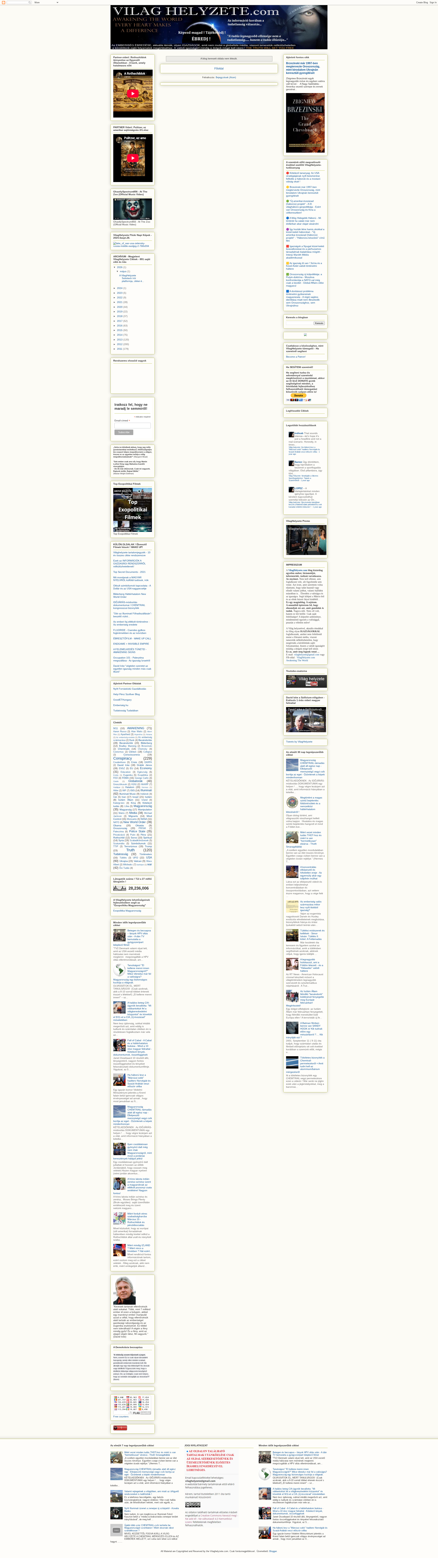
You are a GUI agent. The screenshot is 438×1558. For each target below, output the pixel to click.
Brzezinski (146, 746)
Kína (133, 802)
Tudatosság (120, 854)
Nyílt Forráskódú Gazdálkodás (129, 688)
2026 (120, 267)
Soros (134, 837)
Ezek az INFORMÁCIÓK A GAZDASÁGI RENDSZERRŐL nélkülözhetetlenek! (129, 563)
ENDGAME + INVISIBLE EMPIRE (131, 643)
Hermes (145, 787)
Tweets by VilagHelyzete (299, 741)
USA (149, 857)
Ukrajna (123, 861)
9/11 (115, 728)
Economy (146, 768)
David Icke (123, 765)
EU (131, 768)
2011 (120, 348)
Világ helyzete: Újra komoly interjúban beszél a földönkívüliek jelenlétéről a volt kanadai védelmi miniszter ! (305, 504)
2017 (120, 321)
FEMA (125, 778)
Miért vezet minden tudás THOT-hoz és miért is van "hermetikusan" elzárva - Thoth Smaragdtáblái (303, 839)
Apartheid (125, 734)
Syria (121, 840)
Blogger (273, 1551)
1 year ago (305, 480)
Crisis (134, 762)
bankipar (140, 865)
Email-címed (122, 420)
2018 (120, 316)
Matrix (122, 813)
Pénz (143, 834)
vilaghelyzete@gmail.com (306, 654)
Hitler (115, 790)
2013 (120, 339)
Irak (115, 797)
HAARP (145, 784)
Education (126, 772)
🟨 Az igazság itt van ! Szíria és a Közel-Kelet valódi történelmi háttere (304, 266)
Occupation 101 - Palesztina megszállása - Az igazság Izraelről (131, 659)
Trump (148, 846)
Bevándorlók (126, 743)
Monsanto (132, 819)
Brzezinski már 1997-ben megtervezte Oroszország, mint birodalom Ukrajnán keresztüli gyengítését (303, 68)
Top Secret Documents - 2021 (129, 572)
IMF (124, 790)
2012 (120, 344)
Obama (117, 825)
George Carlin (142, 778)
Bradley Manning (127, 746)
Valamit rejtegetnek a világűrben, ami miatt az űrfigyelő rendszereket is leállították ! (151, 1492)
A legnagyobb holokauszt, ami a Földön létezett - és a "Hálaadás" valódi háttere (311, 965)
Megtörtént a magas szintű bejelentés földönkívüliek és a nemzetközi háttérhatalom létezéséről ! (304, 804)
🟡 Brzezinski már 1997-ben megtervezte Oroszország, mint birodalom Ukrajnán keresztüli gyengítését (303, 191)
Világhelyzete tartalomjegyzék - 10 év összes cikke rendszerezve (131, 554)
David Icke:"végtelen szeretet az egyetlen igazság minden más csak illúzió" (132, 668)
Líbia (126, 806)
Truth (130, 850)
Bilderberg (146, 743)
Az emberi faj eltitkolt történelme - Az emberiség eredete (131, 623)
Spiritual (147, 837)
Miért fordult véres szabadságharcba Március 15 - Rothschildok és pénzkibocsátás (137, 1219)
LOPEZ (299, 488)
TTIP (115, 846)
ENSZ (122, 768)
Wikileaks (128, 864)
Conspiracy (122, 758)
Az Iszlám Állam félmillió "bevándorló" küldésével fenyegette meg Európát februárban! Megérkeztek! (305, 998)
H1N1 (134, 784)
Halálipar (116, 787)
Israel (135, 797)
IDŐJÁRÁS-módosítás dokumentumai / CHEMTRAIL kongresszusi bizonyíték (129, 605)
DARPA (148, 762)
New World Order (134, 822)
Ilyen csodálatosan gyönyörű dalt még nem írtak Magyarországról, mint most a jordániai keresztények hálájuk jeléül (132, 1151)
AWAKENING (135, 728)
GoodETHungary (122, 699)
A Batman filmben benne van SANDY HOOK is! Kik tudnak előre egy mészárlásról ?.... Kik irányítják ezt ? (304, 1030)
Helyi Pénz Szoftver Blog (126, 694)
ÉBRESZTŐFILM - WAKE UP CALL (132, 638)
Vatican (138, 861)
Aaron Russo (119, 731)
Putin (132, 835)
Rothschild (119, 837)
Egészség (142, 772)
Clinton (132, 751)
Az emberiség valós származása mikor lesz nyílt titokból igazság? (310, 905)
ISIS (132, 790)
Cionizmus (118, 752)
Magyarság (126, 809)
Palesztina (118, 831)
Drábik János (144, 765)
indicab (299, 433)
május (123, 271)
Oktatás (140, 825)
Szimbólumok (138, 843)
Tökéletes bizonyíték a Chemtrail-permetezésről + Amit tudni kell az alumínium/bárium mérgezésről (305, 1064)
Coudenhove (119, 762)
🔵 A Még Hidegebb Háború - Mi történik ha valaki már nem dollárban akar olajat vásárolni (303, 221)
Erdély (116, 775)
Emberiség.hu (120, 705)
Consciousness (132, 754)
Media (133, 812)
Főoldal (219, 68)
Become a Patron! (296, 356)
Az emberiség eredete (125, 737)
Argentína (138, 734)
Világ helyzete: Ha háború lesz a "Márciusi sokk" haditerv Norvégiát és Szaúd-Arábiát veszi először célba (304, 449)
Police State (137, 831)
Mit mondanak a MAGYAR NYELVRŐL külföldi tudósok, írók (131, 579)
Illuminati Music (127, 793)
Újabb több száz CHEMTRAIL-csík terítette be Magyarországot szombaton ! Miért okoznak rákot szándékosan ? (149, 1528)
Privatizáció (119, 835)
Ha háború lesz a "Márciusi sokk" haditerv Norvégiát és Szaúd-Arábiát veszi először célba (139, 1081)
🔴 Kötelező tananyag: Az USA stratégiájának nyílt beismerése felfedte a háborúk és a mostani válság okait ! (303, 177)
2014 (120, 334)
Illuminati (146, 790)
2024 (120, 288)
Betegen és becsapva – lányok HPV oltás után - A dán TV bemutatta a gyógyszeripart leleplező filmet (132, 937)
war (149, 864)
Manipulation (145, 809)
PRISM (142, 828)
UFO (135, 857)
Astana (149, 734)
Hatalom (129, 787)
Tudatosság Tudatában (125, 710)
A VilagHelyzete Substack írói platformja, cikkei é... (131, 278)
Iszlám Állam (125, 799)
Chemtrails (124, 748)
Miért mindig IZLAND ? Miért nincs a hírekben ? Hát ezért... (139, 1248)
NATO (116, 822)
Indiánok (144, 794)
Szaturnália (118, 843)
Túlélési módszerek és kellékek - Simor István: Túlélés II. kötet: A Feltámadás (312, 934)
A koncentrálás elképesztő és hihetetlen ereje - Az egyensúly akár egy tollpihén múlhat (311, 873)
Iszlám (148, 797)
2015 (120, 330)
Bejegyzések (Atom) (226, 77)
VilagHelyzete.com (297, 570)
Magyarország (143, 806)
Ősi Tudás (124, 868)
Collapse (147, 752)
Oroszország (120, 828)
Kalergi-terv (119, 803)
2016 (120, 325)
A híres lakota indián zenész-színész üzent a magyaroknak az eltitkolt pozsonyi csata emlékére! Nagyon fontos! (132, 1186)
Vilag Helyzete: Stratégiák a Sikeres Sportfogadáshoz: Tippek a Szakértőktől (303, 478)
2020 (120, 307)
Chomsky (142, 749)
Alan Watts (137, 731)
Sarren (298, 462)
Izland (144, 800)
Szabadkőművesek (139, 840)
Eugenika (128, 775)
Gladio (116, 781)
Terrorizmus (130, 846)
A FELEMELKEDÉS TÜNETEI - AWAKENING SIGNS (130, 651)
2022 (120, 297)
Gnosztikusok (120, 784)
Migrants (133, 816)
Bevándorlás (145, 740)
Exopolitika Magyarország (127, 910)
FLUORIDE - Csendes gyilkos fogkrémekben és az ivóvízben (129, 631)
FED (115, 778)
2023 (120, 293)
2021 (120, 302)
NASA (144, 819)
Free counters (120, 1416)
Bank (131, 740)
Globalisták (135, 781)
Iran (124, 797)
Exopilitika (143, 775)
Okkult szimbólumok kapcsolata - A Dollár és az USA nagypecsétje (132, 587)
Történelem (145, 854)
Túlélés (123, 858)
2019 (120, 311)
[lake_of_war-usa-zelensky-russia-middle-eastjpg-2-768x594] (132, 246)
